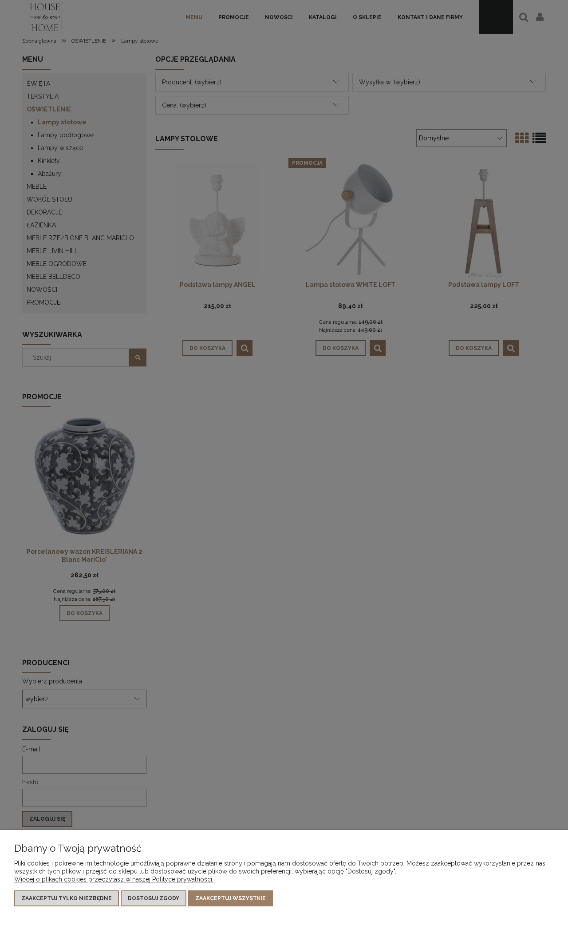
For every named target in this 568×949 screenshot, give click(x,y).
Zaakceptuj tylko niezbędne (66, 898)
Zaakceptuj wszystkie (230, 898)
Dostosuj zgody (153, 898)
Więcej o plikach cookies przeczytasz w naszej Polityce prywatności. (113, 879)
